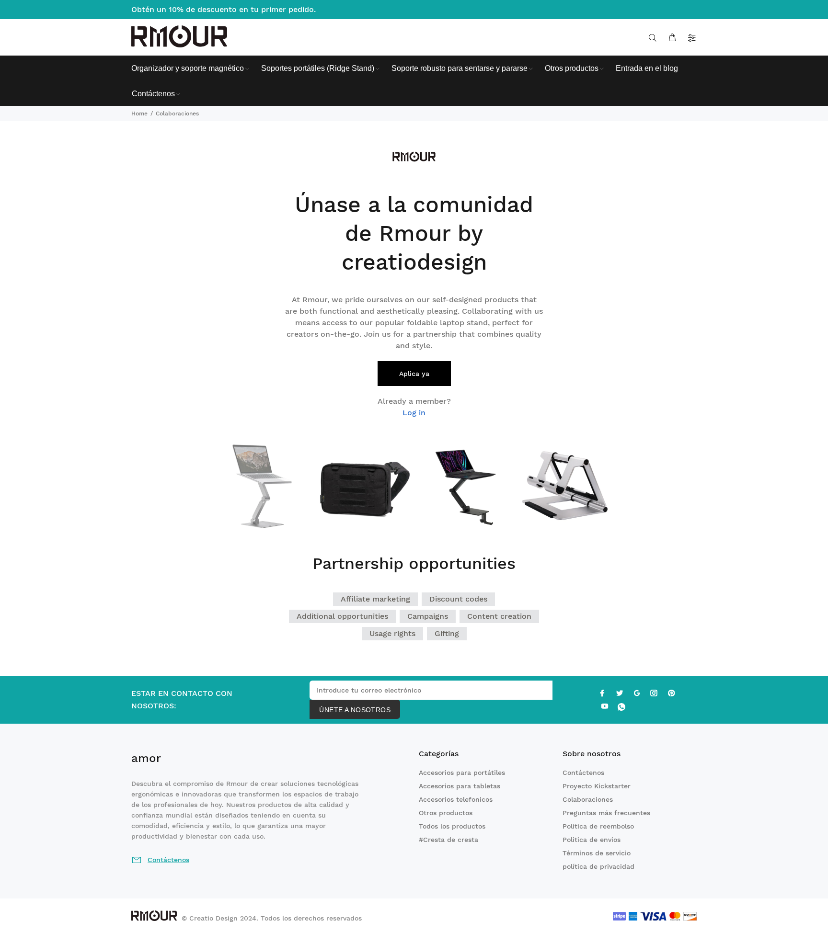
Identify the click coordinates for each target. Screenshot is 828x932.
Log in (414, 412)
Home (139, 113)
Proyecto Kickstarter (597, 786)
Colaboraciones (588, 799)
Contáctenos (583, 772)
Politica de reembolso (598, 826)
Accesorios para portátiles (462, 772)
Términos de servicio (597, 853)
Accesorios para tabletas (459, 786)
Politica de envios (592, 839)
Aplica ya (414, 373)
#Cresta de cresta (448, 839)
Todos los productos (452, 826)
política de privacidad (598, 866)
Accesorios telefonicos (456, 799)
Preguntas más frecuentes (606, 813)
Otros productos (445, 813)
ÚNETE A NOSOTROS (355, 710)
